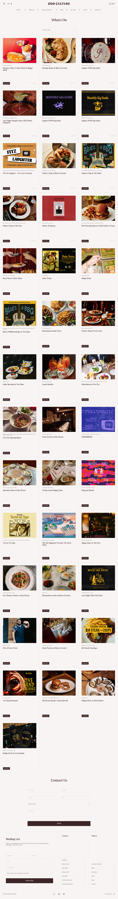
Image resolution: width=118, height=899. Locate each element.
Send (59, 823)
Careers (85, 9)
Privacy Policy (108, 894)
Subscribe (29, 881)
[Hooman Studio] (114, 894)
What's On (31, 9)
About (61, 9)
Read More (6, 83)
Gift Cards (73, 9)
